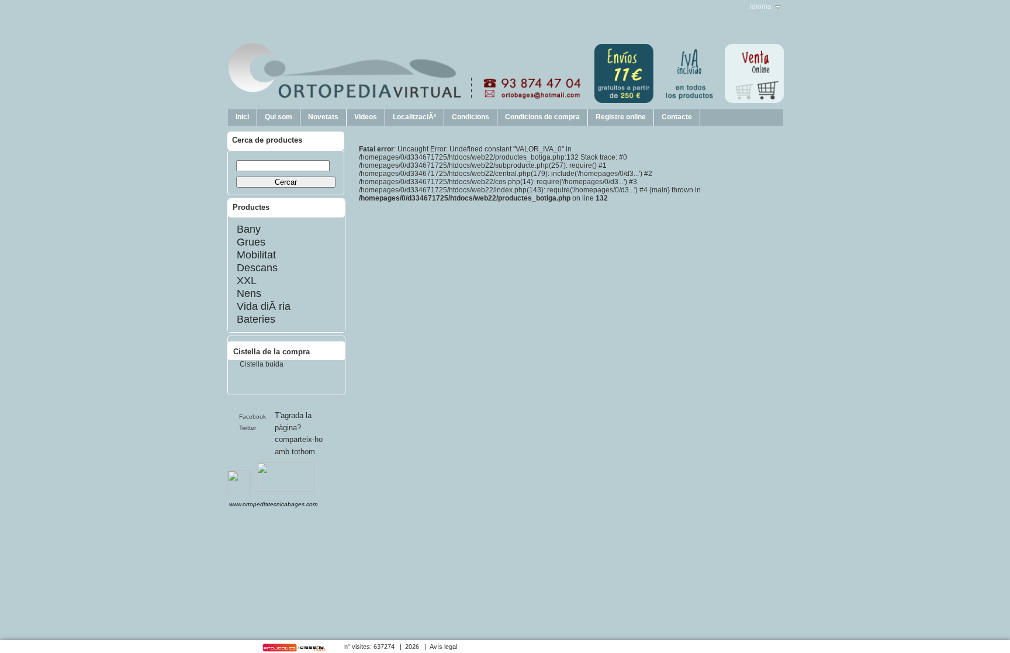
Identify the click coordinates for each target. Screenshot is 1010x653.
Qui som (278, 117)
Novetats (323, 117)
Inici (242, 117)
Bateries (256, 319)
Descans (257, 268)
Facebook (252, 416)
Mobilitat (256, 255)
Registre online (621, 117)
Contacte (677, 117)
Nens (249, 293)
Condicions (470, 117)
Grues (251, 242)
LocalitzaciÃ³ (414, 117)
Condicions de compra (542, 117)
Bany (249, 229)
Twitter (247, 427)
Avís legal (443, 646)
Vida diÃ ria (263, 306)
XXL (247, 280)
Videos (365, 117)
